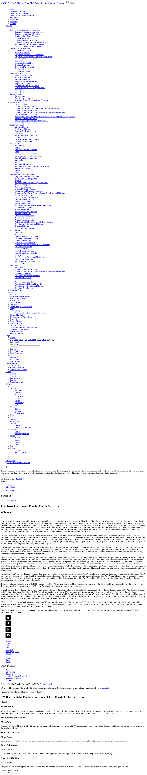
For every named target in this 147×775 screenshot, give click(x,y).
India (16, 162)
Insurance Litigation (22, 210)
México (13, 423)
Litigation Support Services (24, 216)
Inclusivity (14, 20)
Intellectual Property (17, 125)
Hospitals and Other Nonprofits (26, 253)
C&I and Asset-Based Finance (26, 106)
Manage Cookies (7, 692)
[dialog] (73, 470)
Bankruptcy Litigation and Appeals (27, 34)
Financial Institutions (17, 315)
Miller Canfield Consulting (20, 13)
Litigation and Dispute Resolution (22, 174)
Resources (9, 355)
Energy (12, 309)
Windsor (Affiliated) (22, 434)
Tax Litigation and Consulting (25, 228)
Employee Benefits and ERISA (26, 82)
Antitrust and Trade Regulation (26, 179)
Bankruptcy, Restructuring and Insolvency (25, 30)
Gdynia (17, 440)
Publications (14, 359)
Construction (14, 305)
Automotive (14, 300)
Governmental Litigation (24, 207)
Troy (16, 405)
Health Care (14, 319)
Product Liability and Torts (24, 218)
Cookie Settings (41, 3)
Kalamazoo (19, 399)
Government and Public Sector (21, 317)
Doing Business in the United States (28, 156)
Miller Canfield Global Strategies (22, 15)
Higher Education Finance (24, 251)
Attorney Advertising (13, 678)
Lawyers (13, 349)
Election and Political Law (24, 79)
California (13, 419)
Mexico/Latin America (23, 168)
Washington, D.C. (16, 421)
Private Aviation (16, 331)
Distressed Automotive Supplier (26, 40)
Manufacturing (15, 325)
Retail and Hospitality (18, 333)
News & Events (11, 363)
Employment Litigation (23, 84)
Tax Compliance (21, 263)
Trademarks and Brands (23, 141)
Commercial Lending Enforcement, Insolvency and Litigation (37, 108)
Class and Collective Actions (25, 189)
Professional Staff (16, 382)
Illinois (12, 407)
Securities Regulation (22, 65)
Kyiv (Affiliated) (21, 452)
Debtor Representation (23, 38)
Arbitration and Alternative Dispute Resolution (31, 183)
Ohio (12, 415)
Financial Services (16, 102)
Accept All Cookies (36, 692)
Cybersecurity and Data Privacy (26, 197)
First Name (14, 344)
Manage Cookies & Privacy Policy (18, 676)
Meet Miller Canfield (17, 11)
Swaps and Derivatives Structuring (27, 123)
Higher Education (16, 321)
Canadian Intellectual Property (26, 131)
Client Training (15, 361)
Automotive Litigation (23, 187)
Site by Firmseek (46, 684)
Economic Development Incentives (27, 276)
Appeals (18, 181)
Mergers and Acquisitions (24, 63)
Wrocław (18, 444)
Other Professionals (17, 351)
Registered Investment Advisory (26, 119)
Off (10, 763)
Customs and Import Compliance (27, 154)
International (14, 143)
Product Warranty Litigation (25, 220)
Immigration (19, 61)
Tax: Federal (19, 69)
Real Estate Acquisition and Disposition (29, 284)
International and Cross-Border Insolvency (30, 44)
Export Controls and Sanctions (26, 59)
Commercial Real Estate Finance (26, 110)
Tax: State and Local (22, 71)
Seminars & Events (17, 368)
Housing (18, 255)
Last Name (14, 342)
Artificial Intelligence (22, 53)
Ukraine (13, 448)
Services (9, 26)
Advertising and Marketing (20, 296)
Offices (8, 384)
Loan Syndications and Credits (26, 115)
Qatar (17, 172)
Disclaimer (9, 674)
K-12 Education (16, 323)
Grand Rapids (20, 396)
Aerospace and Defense (18, 298)
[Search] (68, 3)
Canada (17, 148)
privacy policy (104, 688)
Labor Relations (20, 92)
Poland (17, 170)
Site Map (9, 680)
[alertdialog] (73, 735)
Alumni (13, 24)
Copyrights (19, 133)
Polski (8, 459)
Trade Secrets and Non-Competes (27, 139)
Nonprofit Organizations (19, 329)
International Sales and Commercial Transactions (32, 166)
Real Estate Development (24, 288)
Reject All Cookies (21, 692)
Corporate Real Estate (23, 274)
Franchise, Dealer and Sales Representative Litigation (34, 205)
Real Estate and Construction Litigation (29, 224)
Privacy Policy (109, 713)
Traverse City (19, 403)
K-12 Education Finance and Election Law (30, 257)
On (5, 763)
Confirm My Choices (8, 773)
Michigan (13, 388)
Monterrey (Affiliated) (23, 427)
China (17, 152)
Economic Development (23, 247)
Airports (18, 234)
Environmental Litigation (24, 98)
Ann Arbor (19, 394)
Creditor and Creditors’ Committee (27, 36)
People (8, 336)
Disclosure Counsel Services (25, 243)
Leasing (17, 280)
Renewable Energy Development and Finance (31, 100)
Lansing (18, 401)
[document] (73, 735)
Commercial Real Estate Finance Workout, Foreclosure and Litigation (40, 112)
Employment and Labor (18, 73)
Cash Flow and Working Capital (26, 238)
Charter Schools (16, 303)
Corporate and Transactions (20, 48)
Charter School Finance (23, 241)
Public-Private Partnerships (24, 259)
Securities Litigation (22, 226)
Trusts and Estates (16, 290)
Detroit (17, 392)
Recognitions (15, 17)
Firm (7, 7)
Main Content (52, 3)
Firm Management (16, 353)
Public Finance (15, 230)
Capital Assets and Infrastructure (26, 236)
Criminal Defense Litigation (25, 195)
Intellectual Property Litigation (26, 135)
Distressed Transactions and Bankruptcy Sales (31, 42)
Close (4, 467)
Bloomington (19, 413)
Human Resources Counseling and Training (30, 88)
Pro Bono (13, 22)
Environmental (15, 94)
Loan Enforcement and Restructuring (28, 46)
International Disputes (23, 164)
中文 (7, 456)
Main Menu (61, 3)
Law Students (15, 378)
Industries (9, 292)
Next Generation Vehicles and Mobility (24, 327)
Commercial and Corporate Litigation (28, 191)
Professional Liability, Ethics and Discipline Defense (34, 222)
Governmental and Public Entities (27, 86)
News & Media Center (18, 370)
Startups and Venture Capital (25, 67)
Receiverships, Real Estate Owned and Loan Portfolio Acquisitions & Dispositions (45, 117)
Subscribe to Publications (10, 491)
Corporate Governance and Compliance (29, 55)
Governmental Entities (23, 278)
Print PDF (20, 479)
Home (8, 670)
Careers (8, 372)
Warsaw (18, 442)
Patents (17, 137)
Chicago (18, 411)
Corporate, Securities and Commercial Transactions (33, 57)
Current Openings (16, 376)
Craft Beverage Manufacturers (21, 307)
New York (14, 417)
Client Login (10, 461)
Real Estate (14, 265)
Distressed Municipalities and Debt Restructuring (32, 245)
